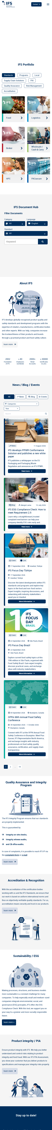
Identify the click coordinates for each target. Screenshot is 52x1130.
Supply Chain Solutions (14, 80)
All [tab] (9, 396)
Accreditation (9, 91)
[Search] (43, 241)
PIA (31, 80)
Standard (8, 229)
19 (20, 767)
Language (31, 219)
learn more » (9, 1022)
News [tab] (21, 396)
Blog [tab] (33, 396)
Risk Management (34, 85)
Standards (8, 75)
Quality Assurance (12, 85)
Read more (26, 471)
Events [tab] (44, 396)
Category (8, 219)
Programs (23, 75)
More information (25, 601)
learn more (8, 344)
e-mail (24, 855)
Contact (35, 4)
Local (37, 75)
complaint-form (12, 855)
